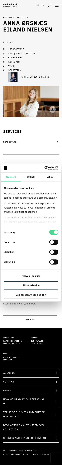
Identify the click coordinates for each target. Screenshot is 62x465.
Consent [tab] (11, 177)
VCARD (11, 66)
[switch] (53, 242)
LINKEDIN (14, 62)
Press (7, 390)
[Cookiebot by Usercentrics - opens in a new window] (44, 168)
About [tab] (50, 177)
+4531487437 (16, 49)
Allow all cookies (31, 276)
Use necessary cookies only (31, 294)
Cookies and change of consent (24, 438)
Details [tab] (31, 177)
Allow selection (31, 285)
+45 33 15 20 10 (41, 454)
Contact (8, 382)
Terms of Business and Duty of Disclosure (24, 414)
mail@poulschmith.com (17, 454)
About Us (9, 373)
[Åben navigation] (56, 5)
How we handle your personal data (24, 401)
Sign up (30, 319)
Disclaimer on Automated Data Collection (24, 427)
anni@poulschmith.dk (21, 53)
